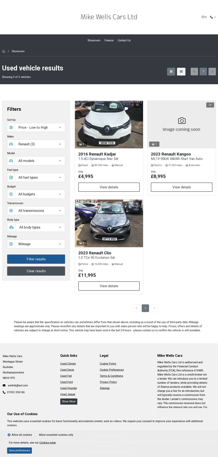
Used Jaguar (67, 394)
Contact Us (124, 40)
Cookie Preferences (112, 369)
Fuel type (12, 170)
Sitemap (105, 388)
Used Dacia (67, 369)
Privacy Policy (108, 382)
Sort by (11, 119)
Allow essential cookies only (56, 434)
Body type (13, 219)
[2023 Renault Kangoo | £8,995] (181, 124)
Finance (109, 40)
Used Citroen (68, 363)
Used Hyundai (68, 388)
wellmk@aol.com (17, 385)
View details (109, 187)
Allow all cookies (22, 434)
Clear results (36, 271)
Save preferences (19, 450)
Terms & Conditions (111, 376)
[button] (36, 194)
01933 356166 (16, 392)
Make (10, 136)
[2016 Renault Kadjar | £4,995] (109, 124)
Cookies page (47, 442)
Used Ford (66, 382)
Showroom (94, 40)
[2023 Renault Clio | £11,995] (109, 223)
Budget (11, 186)
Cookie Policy (108, 363)
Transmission (15, 203)
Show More (69, 401)
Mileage (12, 236)
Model (11, 153)
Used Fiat (66, 376)
